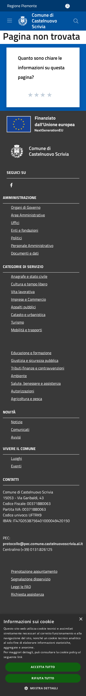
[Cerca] (76, 21)
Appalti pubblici (23, 307)
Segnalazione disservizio (30, 579)
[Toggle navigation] (9, 20)
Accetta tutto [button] (43, 667)
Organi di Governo (25, 207)
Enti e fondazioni (24, 230)
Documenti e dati (25, 253)
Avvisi (16, 437)
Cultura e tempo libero (29, 284)
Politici (16, 238)
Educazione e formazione (31, 353)
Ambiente (19, 376)
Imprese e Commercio (28, 299)
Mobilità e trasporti (26, 330)
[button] (43, 688)
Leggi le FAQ (21, 586)
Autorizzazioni (22, 391)
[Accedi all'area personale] (67, 6)
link (19, 657)
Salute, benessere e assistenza (36, 383)
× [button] (80, 619)
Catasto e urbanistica (28, 314)
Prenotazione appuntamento (34, 571)
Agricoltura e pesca (26, 399)
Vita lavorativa (23, 291)
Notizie (16, 422)
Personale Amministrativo (32, 245)
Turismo (17, 322)
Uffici (15, 222)
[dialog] (43, 655)
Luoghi (16, 458)
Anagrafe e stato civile (29, 276)
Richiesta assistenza (27, 594)
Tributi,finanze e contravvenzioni (37, 368)
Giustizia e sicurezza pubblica (34, 360)
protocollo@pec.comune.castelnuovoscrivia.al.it (43, 543)
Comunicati (20, 429)
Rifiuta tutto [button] (43, 678)
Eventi (16, 466)
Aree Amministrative (28, 215)
